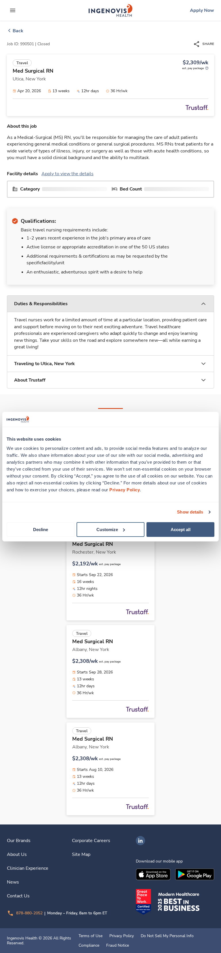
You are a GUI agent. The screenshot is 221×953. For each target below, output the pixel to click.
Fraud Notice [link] (117, 945)
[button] (110, 304)
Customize (107, 529)
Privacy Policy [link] (121, 936)
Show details (190, 511)
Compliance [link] (89, 945)
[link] (110, 10)
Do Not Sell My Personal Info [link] (167, 936)
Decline (40, 529)
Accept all (180, 529)
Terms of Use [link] (90, 936)
